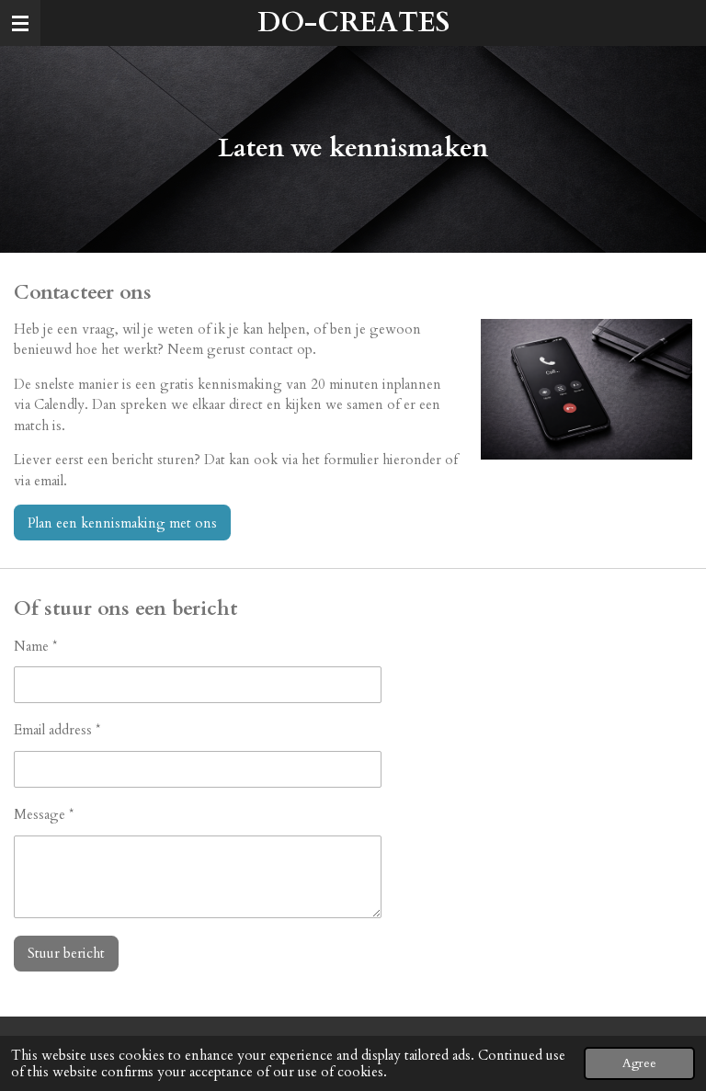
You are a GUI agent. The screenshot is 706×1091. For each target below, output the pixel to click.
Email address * (57, 730)
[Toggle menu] (20, 23)
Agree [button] (639, 1063)
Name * (35, 646)
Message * (44, 814)
